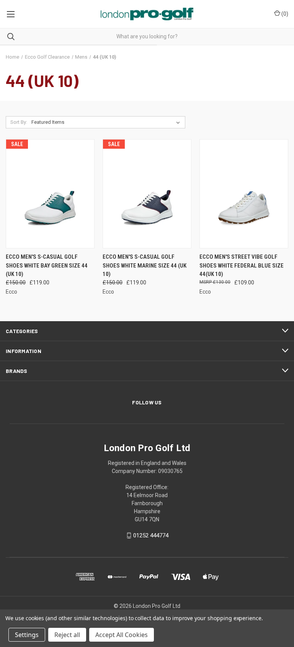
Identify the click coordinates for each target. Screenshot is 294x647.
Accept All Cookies (121, 635)
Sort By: (18, 122)
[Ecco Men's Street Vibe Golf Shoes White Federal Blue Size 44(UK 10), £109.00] (244, 194)
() (284, 14)
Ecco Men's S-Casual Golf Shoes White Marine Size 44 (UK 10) (144, 265)
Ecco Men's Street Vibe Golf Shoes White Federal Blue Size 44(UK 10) (241, 265)
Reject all (67, 635)
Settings (27, 635)
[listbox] (107, 122)
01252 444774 (150, 535)
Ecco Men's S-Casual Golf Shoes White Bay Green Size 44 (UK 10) (47, 265)
